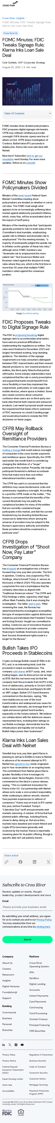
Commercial (9, 1012)
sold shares (19, 671)
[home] (10, 5)
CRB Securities (37, 1030)
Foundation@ (9, 992)
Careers (6, 968)
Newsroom (8, 974)
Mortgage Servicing (38, 1084)
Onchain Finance (38, 1019)
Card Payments (37, 1001)
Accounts (34, 989)
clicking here (43, 926)
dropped (11, 568)
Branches (7, 1030)
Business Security (37, 1060)
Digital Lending (37, 984)
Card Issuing (36, 1007)
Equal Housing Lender (12, 1079)
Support (6, 998)
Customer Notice (37, 1078)
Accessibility (8, 1091)
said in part (34, 603)
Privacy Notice (9, 1060)
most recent (24, 195)
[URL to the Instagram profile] (16, 1044)
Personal (7, 1024)
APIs (31, 972)
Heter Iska (7, 1085)
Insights (6, 980)
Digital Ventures (11, 986)
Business (7, 1018)
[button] (50, 5)
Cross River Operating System (39, 964)
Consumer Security (38, 1072)
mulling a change (11, 450)
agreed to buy (22, 763)
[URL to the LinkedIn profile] (3, 1044)
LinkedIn (30, 162)
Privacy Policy (44, 919)
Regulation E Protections (41, 1054)
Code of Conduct (37, 1066)
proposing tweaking (26, 335)
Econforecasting (31, 313)
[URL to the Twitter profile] (10, 1044)
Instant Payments (38, 995)
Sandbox (34, 978)
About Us (7, 962)
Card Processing (38, 1013)
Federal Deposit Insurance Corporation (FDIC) (13, 1069)
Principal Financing (39, 1025)
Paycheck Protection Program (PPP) (39, 1092)
